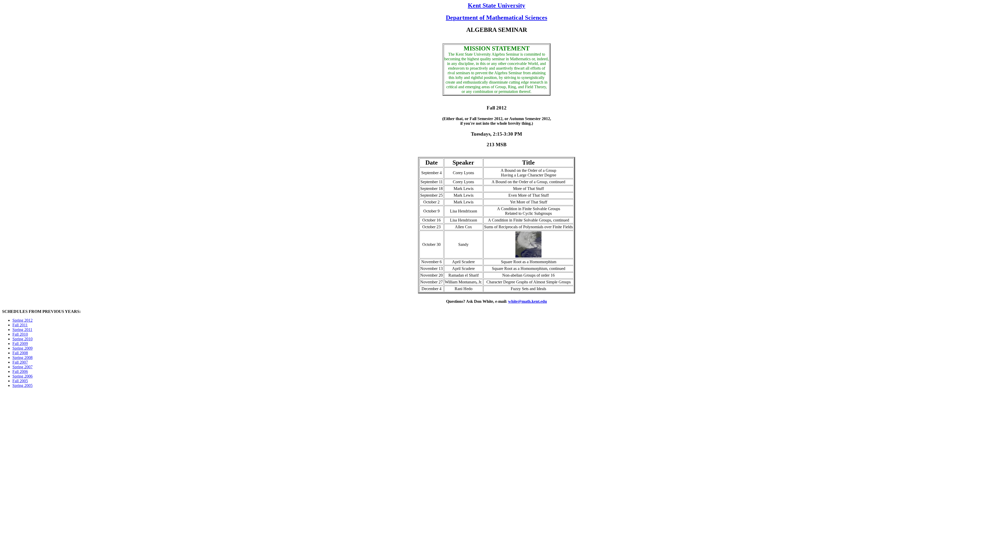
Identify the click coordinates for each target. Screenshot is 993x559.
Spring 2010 (22, 339)
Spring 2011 (22, 329)
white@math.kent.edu (527, 301)
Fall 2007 (20, 362)
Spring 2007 (22, 367)
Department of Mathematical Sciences (496, 17)
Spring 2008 (22, 357)
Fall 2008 (20, 353)
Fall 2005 (20, 381)
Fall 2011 (20, 325)
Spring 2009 (22, 348)
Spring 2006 (22, 376)
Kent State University (496, 5)
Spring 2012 (22, 320)
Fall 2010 (20, 334)
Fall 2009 (20, 343)
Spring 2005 (22, 385)
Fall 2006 (20, 371)
